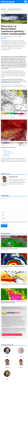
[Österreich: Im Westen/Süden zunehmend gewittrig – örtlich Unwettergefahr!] (14, 19)
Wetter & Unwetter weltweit (14, 9)
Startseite (3, 9)
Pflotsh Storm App (11, 330)
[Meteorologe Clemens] (7, 362)
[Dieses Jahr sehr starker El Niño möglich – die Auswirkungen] (14, 277)
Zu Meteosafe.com (6, 334)
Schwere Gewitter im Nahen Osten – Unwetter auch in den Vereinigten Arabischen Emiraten (13, 302)
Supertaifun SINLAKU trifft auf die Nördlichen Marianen (13, 266)
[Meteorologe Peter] (21, 350)
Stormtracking (7, 151)
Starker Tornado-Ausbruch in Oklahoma (9, 248)
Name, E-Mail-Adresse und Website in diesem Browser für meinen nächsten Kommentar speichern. (14, 222)
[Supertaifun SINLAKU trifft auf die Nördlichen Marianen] (14, 259)
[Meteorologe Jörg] (7, 350)
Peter (21, 356)
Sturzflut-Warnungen (8, 153)
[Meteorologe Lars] (7, 373)
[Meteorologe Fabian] (21, 362)
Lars (7, 379)
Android (18, 330)
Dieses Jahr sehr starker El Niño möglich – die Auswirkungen (14, 283)
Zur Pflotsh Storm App (16, 334)
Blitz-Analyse (7, 156)
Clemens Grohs (6, 36)
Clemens (7, 367)
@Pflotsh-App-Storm (12, 160)
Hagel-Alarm (7, 154)
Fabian (21, 367)
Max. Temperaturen (5, 117)
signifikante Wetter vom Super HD (11, 85)
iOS (22, 330)
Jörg (7, 356)
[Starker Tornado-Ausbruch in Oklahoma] (14, 241)
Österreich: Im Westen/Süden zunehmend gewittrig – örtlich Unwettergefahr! (13, 30)
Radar (5, 150)
